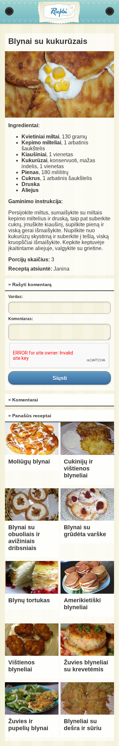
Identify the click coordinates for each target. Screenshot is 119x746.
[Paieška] (109, 11)
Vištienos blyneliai (21, 666)
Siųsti (59, 378)
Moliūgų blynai (29, 461)
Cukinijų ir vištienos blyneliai (78, 468)
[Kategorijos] (9, 11)
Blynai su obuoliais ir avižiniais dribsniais (24, 537)
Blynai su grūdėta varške (85, 531)
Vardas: (15, 296)
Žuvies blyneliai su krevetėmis (86, 666)
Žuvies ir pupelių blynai (28, 724)
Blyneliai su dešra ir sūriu (82, 724)
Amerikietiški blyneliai (82, 604)
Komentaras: (20, 319)
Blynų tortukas (29, 600)
